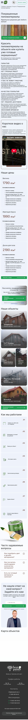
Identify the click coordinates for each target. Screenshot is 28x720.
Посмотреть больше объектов (8, 407)
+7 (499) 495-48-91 (14, 694)
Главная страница (6, 6)
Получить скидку (7, 277)
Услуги (14, 6)
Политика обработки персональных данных (14, 713)
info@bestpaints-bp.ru (14, 692)
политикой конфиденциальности (17, 303)
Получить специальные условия (11, 37)
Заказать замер (22, 2)
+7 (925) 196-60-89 (15, 703)
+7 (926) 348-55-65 (15, 700)
